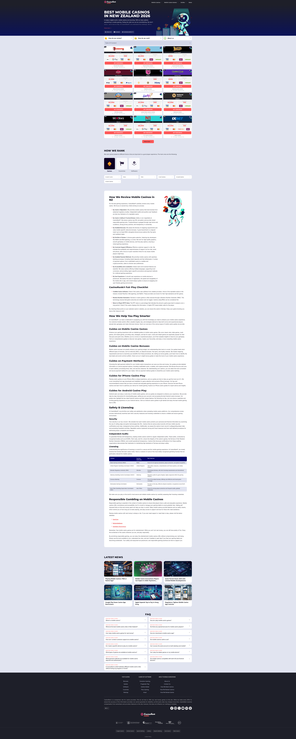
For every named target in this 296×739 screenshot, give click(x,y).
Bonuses (125, 681)
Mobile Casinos (155, 2)
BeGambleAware (117, 523)
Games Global (145, 687)
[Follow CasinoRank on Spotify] (186, 708)
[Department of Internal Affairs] (119, 722)
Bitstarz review (118, 135)
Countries (126, 689)
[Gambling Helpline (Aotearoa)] (159, 722)
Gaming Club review (177, 89)
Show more (147, 141)
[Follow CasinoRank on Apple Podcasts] (190, 708)
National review (177, 112)
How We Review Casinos (167, 689)
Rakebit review (148, 89)
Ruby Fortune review (118, 89)
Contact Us (167, 684)
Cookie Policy (148, 736)
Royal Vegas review (148, 65)
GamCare (115, 519)
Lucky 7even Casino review (148, 112)
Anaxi (145, 692)
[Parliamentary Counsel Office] (133, 722)
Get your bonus (118, 63)
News (190, 2)
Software (125, 687)
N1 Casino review (148, 135)
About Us (167, 681)
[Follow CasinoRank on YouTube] (182, 708)
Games (126, 684)
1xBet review (177, 135)
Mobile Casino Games (170, 2)
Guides (183, 2)
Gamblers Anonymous (119, 526)
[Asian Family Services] (170, 722)
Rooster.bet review (118, 65)
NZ (106, 708)
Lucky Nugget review (177, 65)
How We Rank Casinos (167, 687)
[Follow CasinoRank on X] (179, 708)
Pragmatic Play (145, 684)
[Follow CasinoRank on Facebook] (171, 708)
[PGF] (147, 722)
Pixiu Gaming (145, 689)
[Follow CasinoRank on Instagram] (175, 708)
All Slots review (118, 112)
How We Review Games (167, 692)
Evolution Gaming (145, 681)
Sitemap (125, 692)
